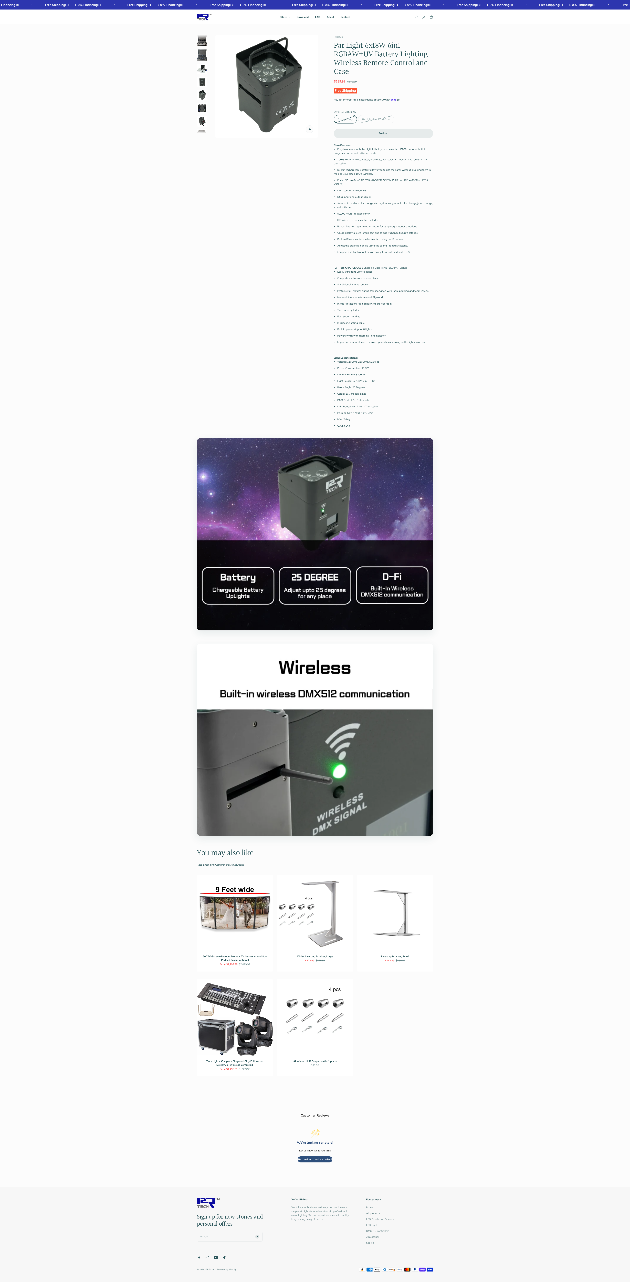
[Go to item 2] (202, 40)
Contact (345, 17)
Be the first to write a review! (315, 1159)
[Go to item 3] (202, 55)
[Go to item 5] (202, 82)
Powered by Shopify (226, 1269)
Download (303, 17)
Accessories (372, 1236)
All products (373, 1213)
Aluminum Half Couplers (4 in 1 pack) (315, 1061)
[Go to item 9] (202, 132)
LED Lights (372, 1225)
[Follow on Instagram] (207, 1257)
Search (370, 1242)
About (330, 17)
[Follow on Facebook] (199, 1257)
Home (369, 1207)
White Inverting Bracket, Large (315, 956)
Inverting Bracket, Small (395, 956)
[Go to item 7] (202, 108)
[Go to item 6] (202, 95)
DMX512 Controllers (377, 1230)
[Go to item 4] (202, 69)
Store (283, 17)
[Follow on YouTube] (216, 1257)
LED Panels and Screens (380, 1219)
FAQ (317, 17)
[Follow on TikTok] (224, 1257)
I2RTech (338, 36)
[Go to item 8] (202, 122)
